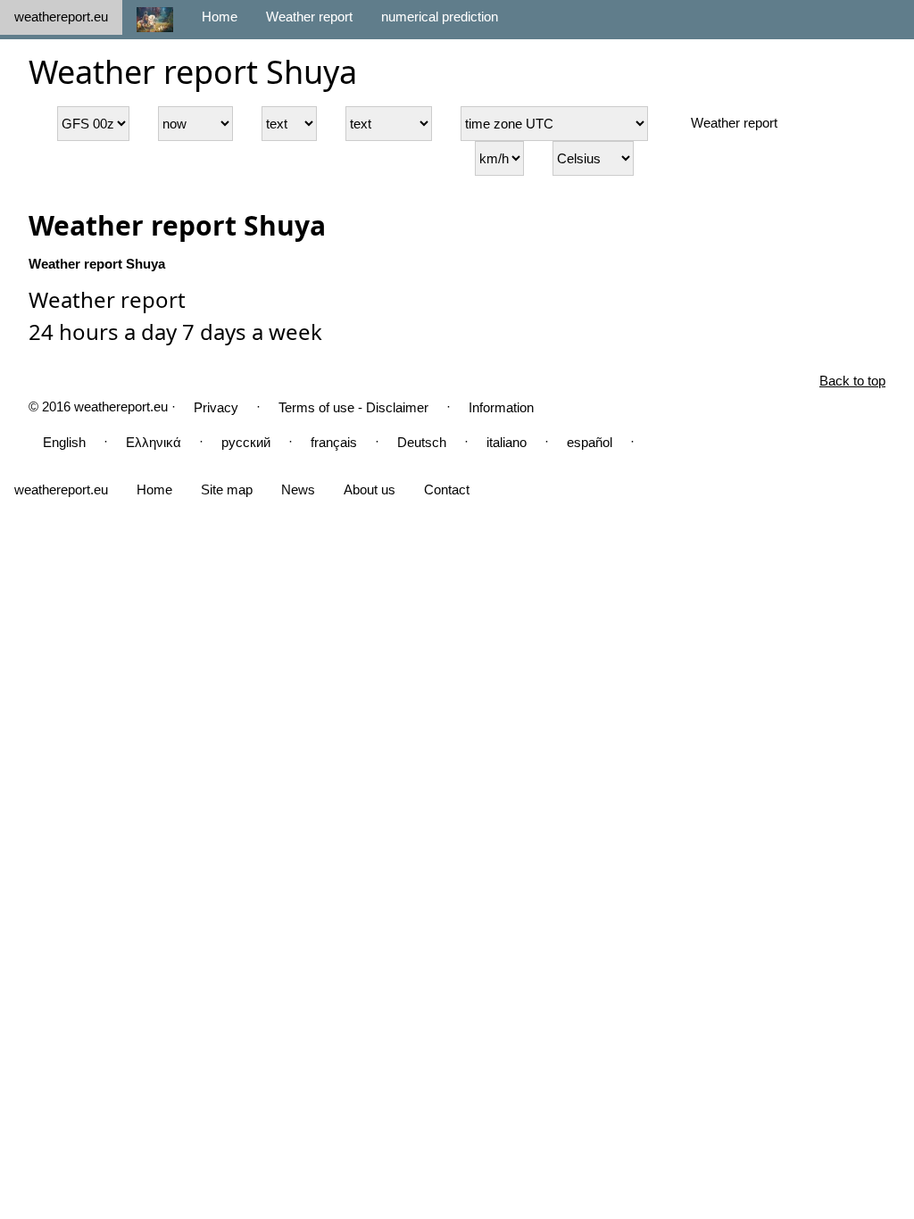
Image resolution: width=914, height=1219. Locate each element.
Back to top (852, 380)
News (298, 489)
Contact (446, 489)
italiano (506, 442)
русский (245, 442)
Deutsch (421, 442)
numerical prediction (439, 16)
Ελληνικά (153, 442)
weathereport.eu (61, 16)
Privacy (216, 407)
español (589, 442)
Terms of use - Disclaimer (353, 407)
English (64, 442)
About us (369, 489)
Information (501, 407)
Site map (227, 489)
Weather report (309, 16)
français (334, 442)
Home (219, 16)
